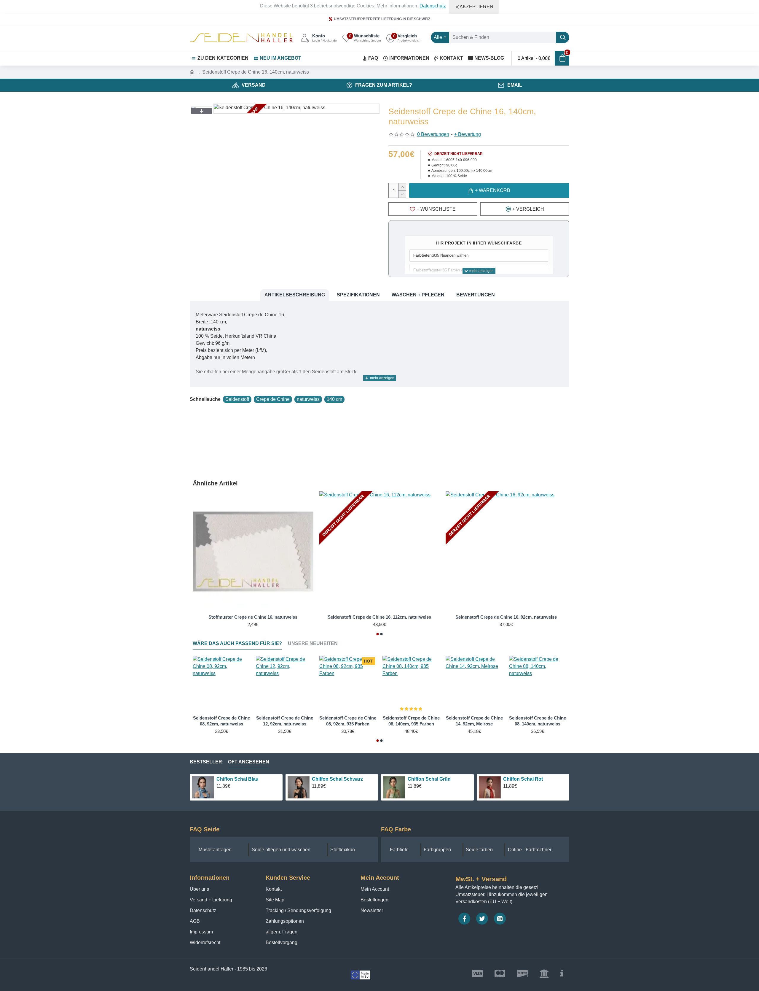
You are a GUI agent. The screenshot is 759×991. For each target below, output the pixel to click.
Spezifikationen (358, 294)
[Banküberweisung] (544, 973)
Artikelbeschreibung (294, 294)
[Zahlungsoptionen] (561, 973)
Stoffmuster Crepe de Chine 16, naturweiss (252, 617)
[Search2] (562, 37)
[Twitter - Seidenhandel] (482, 919)
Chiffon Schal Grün (429, 779)
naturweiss (308, 399)
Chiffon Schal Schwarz (337, 779)
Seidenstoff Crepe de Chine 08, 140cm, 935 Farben (411, 720)
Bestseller (206, 761)
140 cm (334, 399)
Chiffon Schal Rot (523, 779)
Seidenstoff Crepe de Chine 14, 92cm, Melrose (474, 720)
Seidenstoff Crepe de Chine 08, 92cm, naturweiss (221, 720)
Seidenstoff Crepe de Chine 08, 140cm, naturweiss (537, 720)
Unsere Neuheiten (313, 643)
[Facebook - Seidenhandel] (464, 919)
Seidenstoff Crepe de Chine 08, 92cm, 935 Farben (347, 720)
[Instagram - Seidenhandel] (500, 919)
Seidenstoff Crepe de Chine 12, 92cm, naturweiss (284, 720)
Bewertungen (475, 294)
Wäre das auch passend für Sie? (237, 643)
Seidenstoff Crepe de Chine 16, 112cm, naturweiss (379, 617)
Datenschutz (433, 5)
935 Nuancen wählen (440, 255)
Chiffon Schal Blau (237, 779)
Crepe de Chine (273, 399)
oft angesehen (248, 761)
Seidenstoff (237, 399)
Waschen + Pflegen (418, 294)
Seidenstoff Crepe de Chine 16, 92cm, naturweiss (506, 617)
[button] (201, 111)
